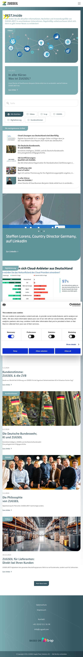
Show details (71, 344)
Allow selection (41, 351)
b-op (45, 114)
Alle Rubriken (16, 114)
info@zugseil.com (41, 629)
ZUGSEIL (59, 114)
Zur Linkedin (11, 258)
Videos (32, 114)
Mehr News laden (41, 583)
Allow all (68, 351)
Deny (15, 351)
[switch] (31, 336)
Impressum (41, 610)
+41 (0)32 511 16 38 (41, 624)
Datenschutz (41, 605)
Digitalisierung (16, 120)
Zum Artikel (12, 90)
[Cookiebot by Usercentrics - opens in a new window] (71, 304)
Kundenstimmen (37, 120)
